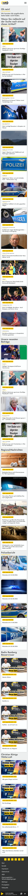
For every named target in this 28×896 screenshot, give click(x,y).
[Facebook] (9, 859)
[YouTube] (16, 859)
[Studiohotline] (22, 859)
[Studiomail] (19, 859)
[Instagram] (12, 859)
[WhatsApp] (5, 859)
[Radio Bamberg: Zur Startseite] (12, 2)
